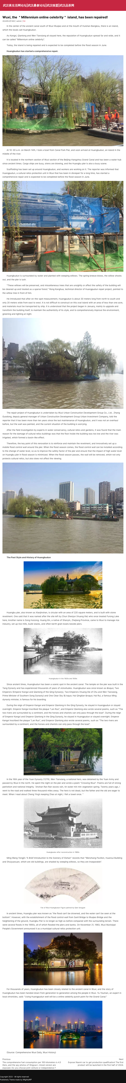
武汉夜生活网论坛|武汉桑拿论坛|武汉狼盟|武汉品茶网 (38, 5)
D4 (24, 21)
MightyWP (27, 1079)
